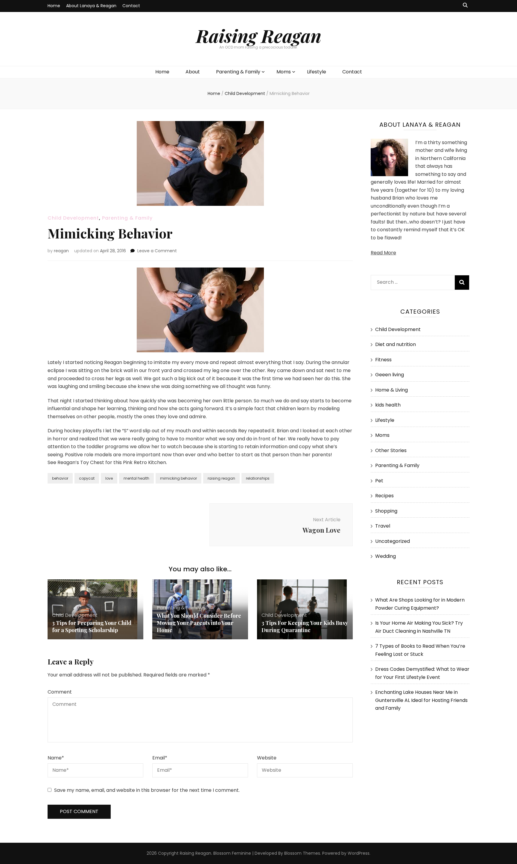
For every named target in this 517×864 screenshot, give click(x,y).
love (109, 478)
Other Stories (391, 450)
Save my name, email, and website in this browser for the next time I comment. (147, 790)
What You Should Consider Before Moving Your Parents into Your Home (199, 623)
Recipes (384, 495)
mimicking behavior (178, 478)
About (192, 71)
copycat (87, 478)
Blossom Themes (302, 853)
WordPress (358, 853)
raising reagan (221, 478)
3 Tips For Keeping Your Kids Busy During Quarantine (304, 626)
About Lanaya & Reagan (91, 6)
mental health (136, 478)
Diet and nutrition (395, 344)
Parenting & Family (238, 71)
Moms (283, 71)
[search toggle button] (465, 5)
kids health (388, 404)
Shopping (386, 510)
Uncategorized (392, 541)
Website (266, 757)
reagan (61, 251)
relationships (258, 478)
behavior (60, 478)
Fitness (383, 359)
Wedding (385, 556)
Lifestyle (316, 71)
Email (159, 757)
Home (54, 6)
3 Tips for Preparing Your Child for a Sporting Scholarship (91, 626)
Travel (382, 525)
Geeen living (389, 374)
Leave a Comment (157, 251)
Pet (379, 480)
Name (56, 757)
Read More (383, 252)
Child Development (73, 218)
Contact (131, 6)
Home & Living (391, 389)
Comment (60, 691)
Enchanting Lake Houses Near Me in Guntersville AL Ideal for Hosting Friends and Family (421, 700)
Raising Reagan (258, 35)
